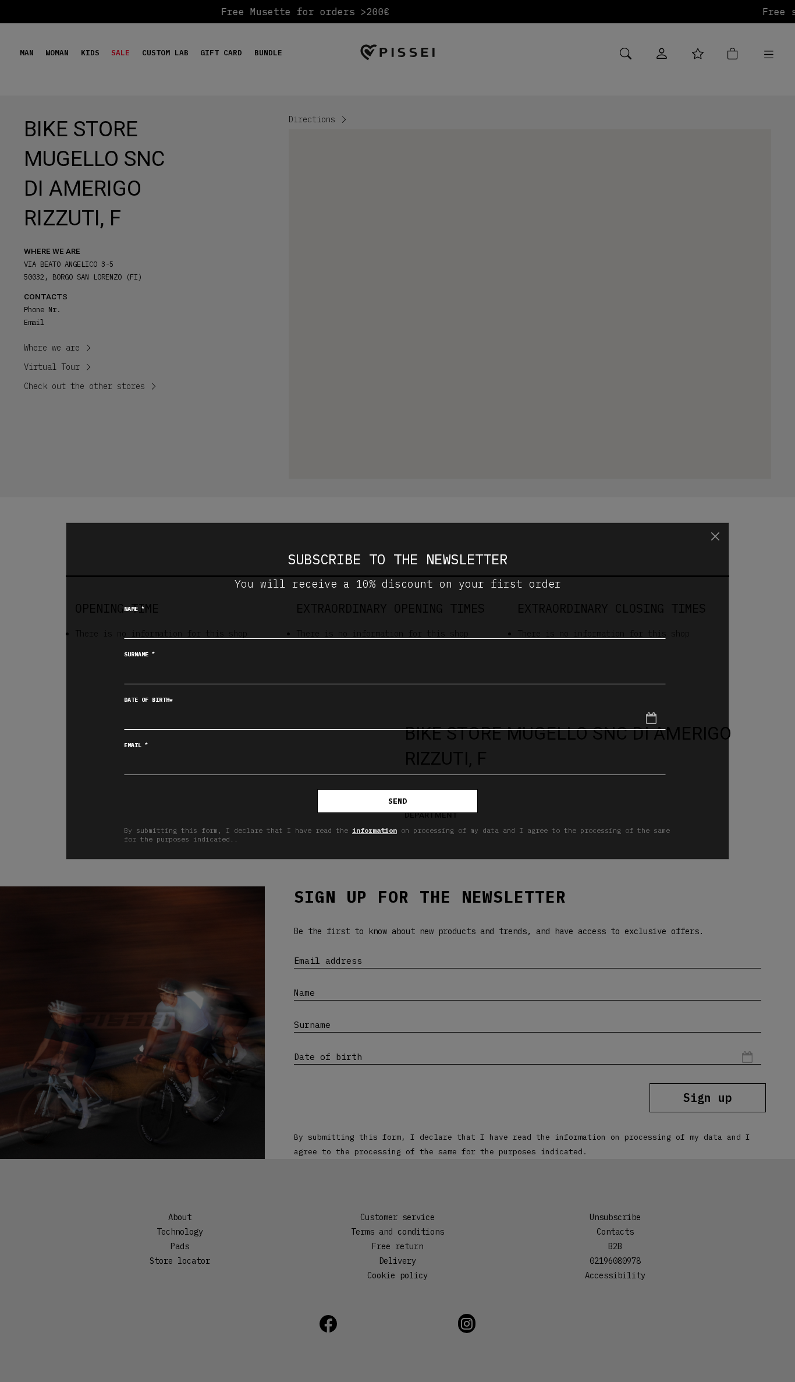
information (374, 830)
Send (397, 801)
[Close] (715, 536)
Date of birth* (148, 700)
